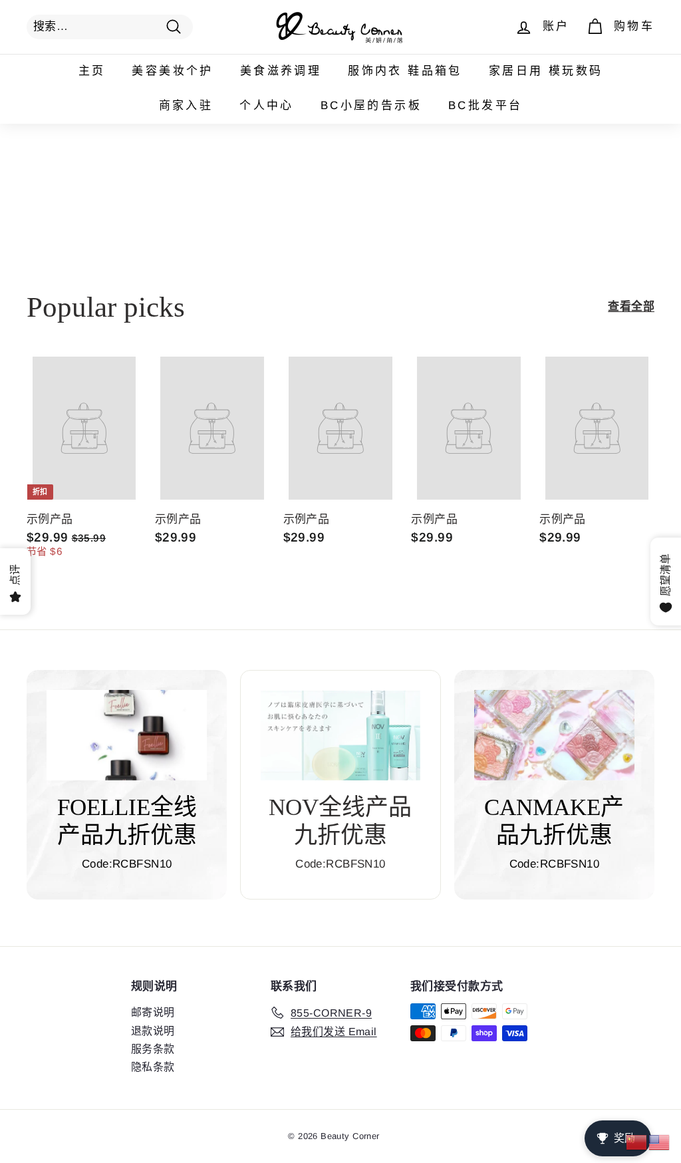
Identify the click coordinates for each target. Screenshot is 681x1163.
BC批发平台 (485, 105)
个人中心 (266, 105)
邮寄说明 (153, 1012)
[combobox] (110, 27)
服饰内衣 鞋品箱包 (405, 71)
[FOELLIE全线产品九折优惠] (127, 735)
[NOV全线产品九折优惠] (340, 735)
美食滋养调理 (280, 71)
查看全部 (631, 306)
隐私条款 (153, 1067)
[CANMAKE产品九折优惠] (554, 735)
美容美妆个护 (172, 71)
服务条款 (153, 1049)
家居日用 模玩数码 (546, 71)
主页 (92, 71)
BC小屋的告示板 (371, 105)
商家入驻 (186, 105)
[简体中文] (637, 1141)
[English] (659, 1141)
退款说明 (153, 1031)
